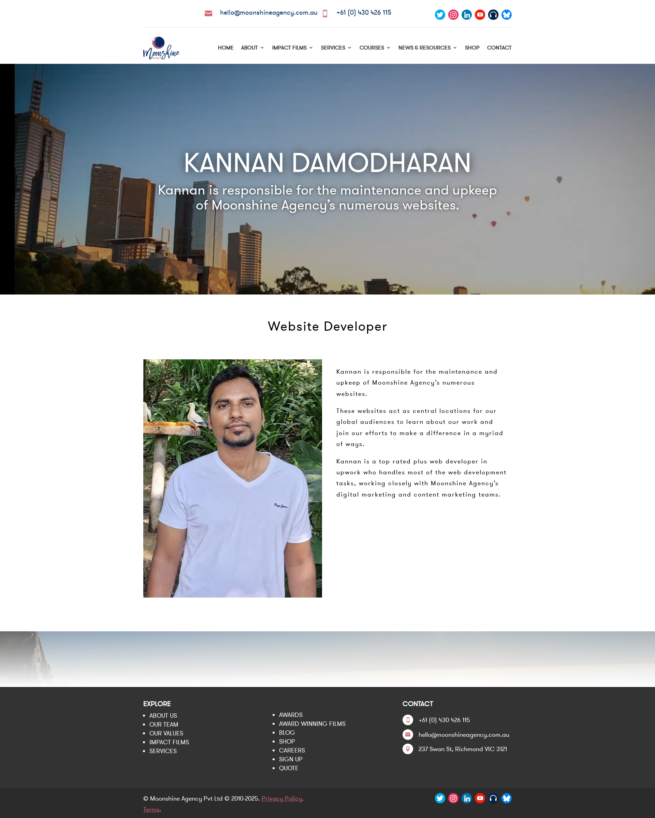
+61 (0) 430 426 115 (363, 12)
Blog (287, 732)
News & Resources (424, 47)
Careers (292, 750)
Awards (291, 715)
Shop (472, 47)
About (249, 47)
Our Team (163, 724)
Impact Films (289, 47)
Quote (289, 768)
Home (226, 47)
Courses (372, 47)
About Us (163, 715)
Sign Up (291, 759)
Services (333, 47)
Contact (499, 47)
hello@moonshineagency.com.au (269, 12)
